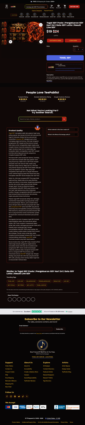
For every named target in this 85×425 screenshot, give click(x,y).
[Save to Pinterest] (24, 299)
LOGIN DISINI (73, 40)
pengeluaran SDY (16, 206)
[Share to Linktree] (19, 299)
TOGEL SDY (65, 57)
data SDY (23, 253)
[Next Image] (41, 41)
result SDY (29, 237)
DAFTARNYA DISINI (55, 40)
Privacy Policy (39, 333)
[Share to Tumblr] (33, 299)
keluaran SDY (20, 139)
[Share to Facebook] (14, 299)
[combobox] (34, 7)
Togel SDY (12, 133)
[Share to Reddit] (28, 299)
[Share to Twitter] (10, 299)
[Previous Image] (11, 41)
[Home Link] (13, 7)
